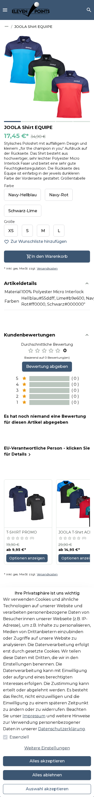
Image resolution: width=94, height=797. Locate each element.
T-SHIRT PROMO (21, 532)
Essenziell (19, 737)
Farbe (9, 186)
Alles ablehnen (47, 775)
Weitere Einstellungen (47, 748)
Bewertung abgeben (47, 366)
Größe (9, 221)
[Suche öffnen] (89, 10)
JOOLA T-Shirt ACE (75, 532)
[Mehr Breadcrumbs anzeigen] (6, 26)
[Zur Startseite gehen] (31, 10)
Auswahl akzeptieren (47, 789)
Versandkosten (47, 268)
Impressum (34, 716)
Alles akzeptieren (47, 761)
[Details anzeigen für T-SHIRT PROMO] (28, 504)
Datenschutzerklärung (61, 729)
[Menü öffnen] (5, 10)
